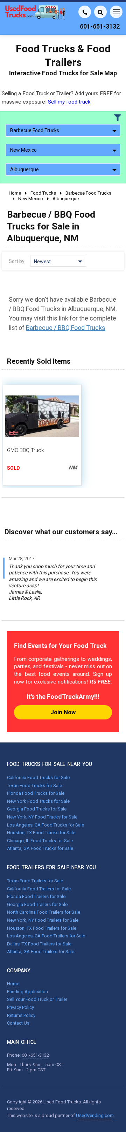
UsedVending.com (95, 1115)
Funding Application (27, 991)
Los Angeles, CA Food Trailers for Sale (46, 935)
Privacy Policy (20, 1007)
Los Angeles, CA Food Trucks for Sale (45, 825)
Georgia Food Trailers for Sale (37, 904)
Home (13, 983)
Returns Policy (21, 1015)
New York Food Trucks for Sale (38, 801)
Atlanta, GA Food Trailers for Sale (40, 951)
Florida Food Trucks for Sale (35, 793)
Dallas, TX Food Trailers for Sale (39, 943)
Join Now (63, 712)
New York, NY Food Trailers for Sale (42, 920)
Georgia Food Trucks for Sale (36, 809)
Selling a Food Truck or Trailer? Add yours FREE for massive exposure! (61, 97)
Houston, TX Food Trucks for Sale (41, 832)
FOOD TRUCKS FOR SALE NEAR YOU (49, 764)
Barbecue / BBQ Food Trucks (65, 327)
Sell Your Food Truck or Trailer (37, 999)
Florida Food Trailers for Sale (36, 896)
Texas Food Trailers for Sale (35, 880)
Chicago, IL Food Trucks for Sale (40, 840)
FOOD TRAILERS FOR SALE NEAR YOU (51, 867)
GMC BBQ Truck (25, 450)
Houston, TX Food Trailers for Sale (41, 928)
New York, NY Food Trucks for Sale (42, 817)
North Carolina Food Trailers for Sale (43, 912)
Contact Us (18, 1023)
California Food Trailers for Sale (39, 888)
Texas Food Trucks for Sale (34, 785)
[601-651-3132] (84, 12)
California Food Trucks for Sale (38, 777)
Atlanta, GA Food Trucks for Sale (40, 848)
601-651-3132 (35, 1055)
